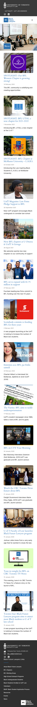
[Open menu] (32, 20)
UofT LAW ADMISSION (20, 11)
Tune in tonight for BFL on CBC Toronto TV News (16, 572)
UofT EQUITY (9, 11)
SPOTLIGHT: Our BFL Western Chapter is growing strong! (17, 78)
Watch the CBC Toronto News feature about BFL (18, 489)
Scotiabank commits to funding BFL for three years (18, 323)
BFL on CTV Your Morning (17, 448)
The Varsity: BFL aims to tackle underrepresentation (18, 409)
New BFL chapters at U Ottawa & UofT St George (18, 243)
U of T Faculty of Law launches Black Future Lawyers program (18, 532)
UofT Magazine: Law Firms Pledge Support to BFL (16, 202)
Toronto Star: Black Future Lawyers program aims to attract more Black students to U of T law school (18, 618)
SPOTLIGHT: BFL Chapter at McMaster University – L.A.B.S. (18, 160)
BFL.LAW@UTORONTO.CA (14, 654)
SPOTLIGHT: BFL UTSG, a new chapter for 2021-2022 (17, 119)
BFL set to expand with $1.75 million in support (17, 283)
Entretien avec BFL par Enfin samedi (17, 366)
